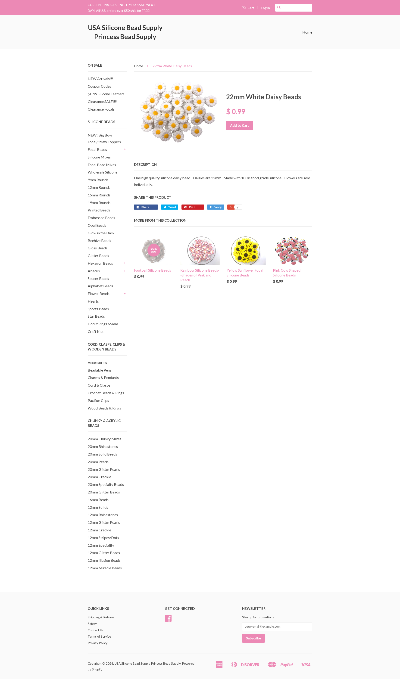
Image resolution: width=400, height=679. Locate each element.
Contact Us (95, 630)
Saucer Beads (98, 278)
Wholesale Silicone (102, 172)
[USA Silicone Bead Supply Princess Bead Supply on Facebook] (168, 620)
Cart (250, 8)
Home (307, 32)
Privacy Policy (97, 643)
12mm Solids (98, 507)
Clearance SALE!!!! (102, 101)
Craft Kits (95, 331)
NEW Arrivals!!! (100, 78)
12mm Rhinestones (103, 514)
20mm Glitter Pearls (104, 469)
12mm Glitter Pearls (104, 522)
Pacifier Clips (98, 400)
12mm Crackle (99, 530)
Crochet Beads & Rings (106, 393)
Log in (265, 8)
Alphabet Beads (100, 286)
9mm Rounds (98, 179)
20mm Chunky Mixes (104, 439)
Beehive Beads (99, 240)
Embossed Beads (101, 217)
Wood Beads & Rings (104, 408)
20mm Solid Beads (102, 454)
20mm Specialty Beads (106, 484)
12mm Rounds (99, 187)
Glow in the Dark (101, 233)
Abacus (94, 271)
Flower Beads (98, 293)
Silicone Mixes (99, 157)
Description (145, 164)
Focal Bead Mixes (102, 164)
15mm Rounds (99, 195)
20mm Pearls (98, 461)
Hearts (93, 301)
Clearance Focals (101, 109)
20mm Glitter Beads (104, 492)
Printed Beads (99, 210)
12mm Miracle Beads (105, 568)
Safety (92, 624)
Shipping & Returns (101, 617)
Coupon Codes (99, 86)
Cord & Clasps (99, 385)
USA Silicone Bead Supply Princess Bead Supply (125, 32)
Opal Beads (97, 225)
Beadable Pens (99, 370)
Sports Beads (98, 309)
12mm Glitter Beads (104, 552)
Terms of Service (99, 636)
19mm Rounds (99, 202)
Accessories (97, 362)
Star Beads (96, 316)
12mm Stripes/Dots (103, 537)
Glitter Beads (98, 255)
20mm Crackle (99, 476)
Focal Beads (97, 149)
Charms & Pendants (103, 377)
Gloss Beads (97, 248)
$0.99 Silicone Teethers (106, 94)
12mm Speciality (101, 545)
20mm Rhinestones (103, 446)
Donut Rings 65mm (103, 324)
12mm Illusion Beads (104, 560)
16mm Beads (98, 499)
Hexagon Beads (100, 263)
